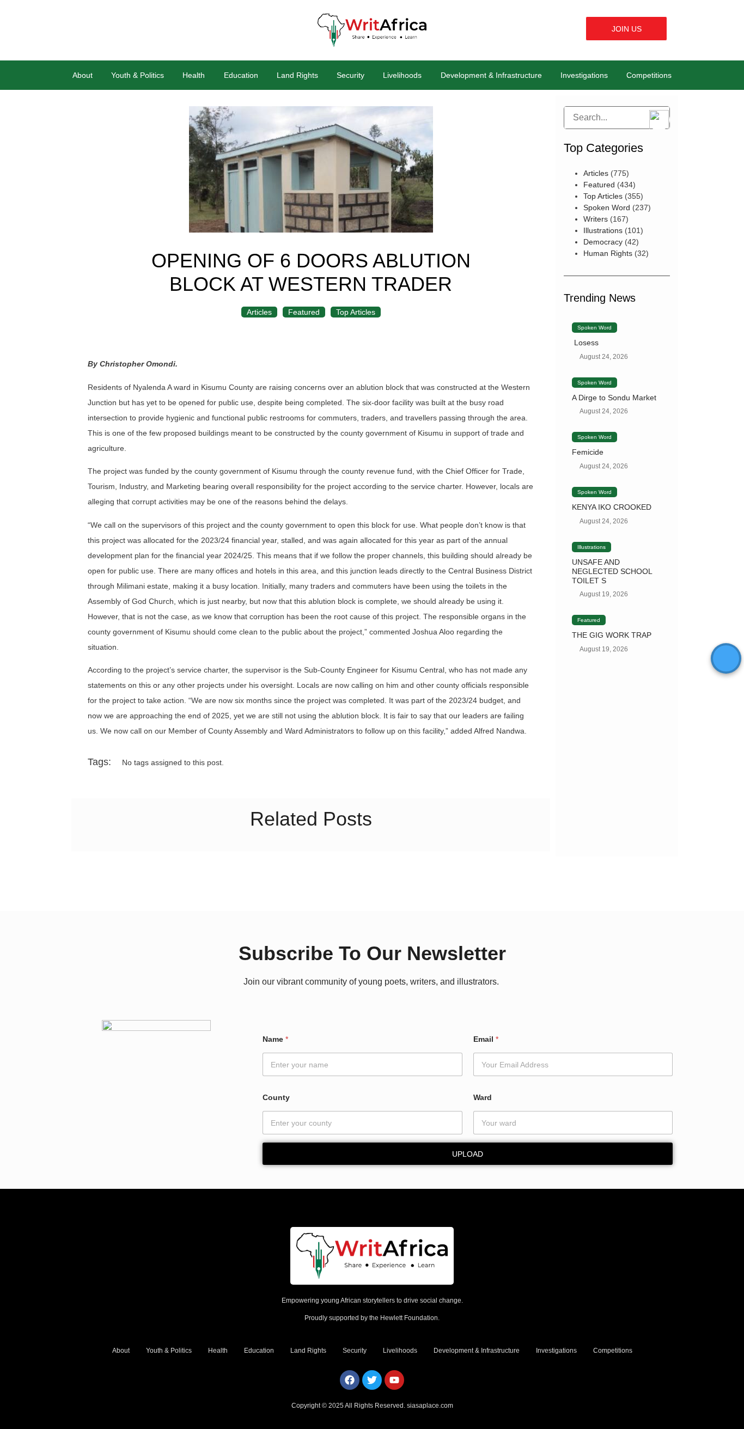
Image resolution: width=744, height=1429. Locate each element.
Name (275, 1039)
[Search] (572, 117)
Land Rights (297, 75)
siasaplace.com (430, 1405)
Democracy (603, 241)
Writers (595, 219)
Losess (585, 342)
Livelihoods (402, 75)
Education (241, 75)
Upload (467, 1154)
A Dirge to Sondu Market (614, 397)
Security (350, 75)
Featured (304, 312)
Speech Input (659, 120)
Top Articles (355, 312)
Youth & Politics (137, 75)
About (82, 75)
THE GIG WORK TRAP (611, 635)
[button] (568, 28)
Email (485, 1039)
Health (193, 75)
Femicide (587, 452)
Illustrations (603, 230)
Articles (259, 312)
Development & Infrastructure (491, 75)
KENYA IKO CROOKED (611, 507)
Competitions (649, 75)
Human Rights (607, 253)
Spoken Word (606, 207)
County (276, 1097)
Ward (482, 1097)
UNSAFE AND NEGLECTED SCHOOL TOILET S (612, 571)
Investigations (584, 75)
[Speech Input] (617, 117)
